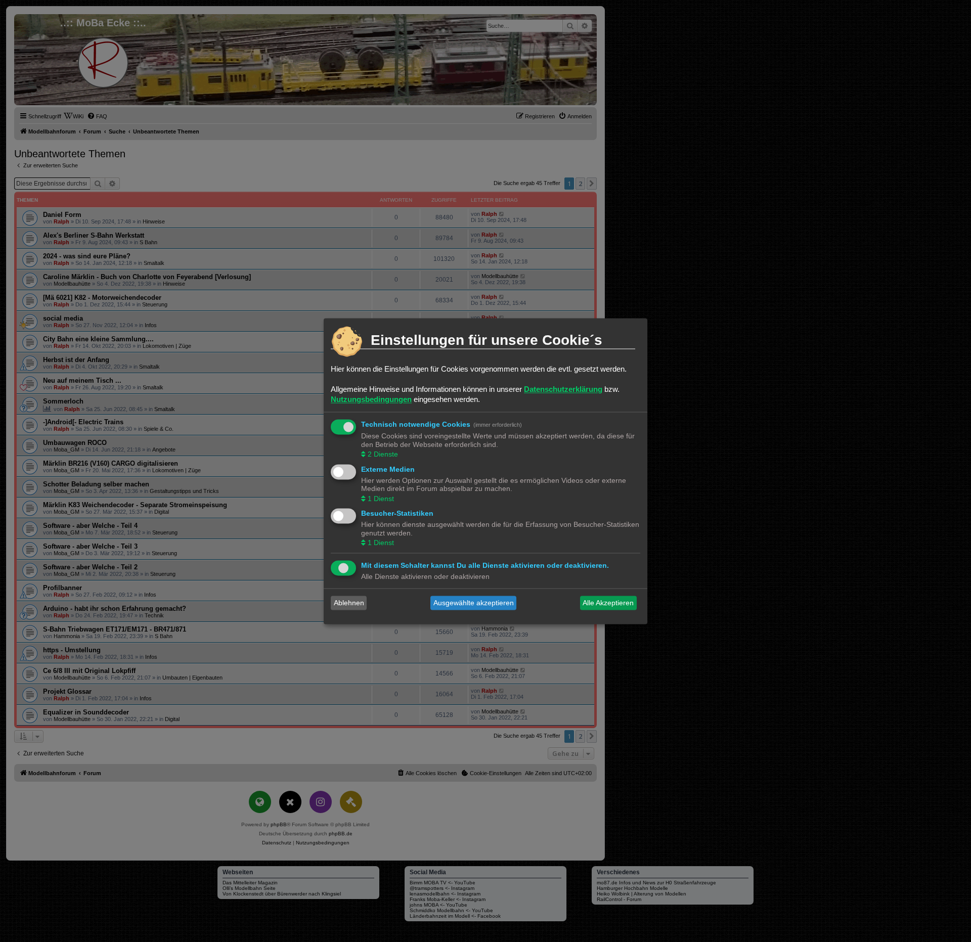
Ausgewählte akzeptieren (473, 603)
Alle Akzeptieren (608, 603)
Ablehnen (349, 603)
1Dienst (381, 499)
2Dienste (383, 455)
